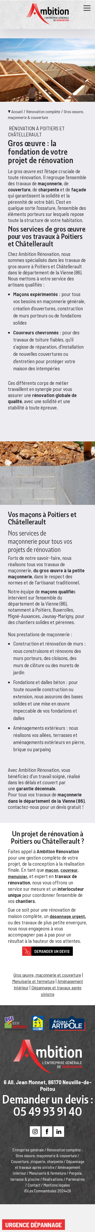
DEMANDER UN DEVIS (52, 951)
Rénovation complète (43, 111)
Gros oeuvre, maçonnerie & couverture (46, 1155)
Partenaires (75, 1179)
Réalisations (53, 1179)
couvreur (69, 870)
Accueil (17, 111)
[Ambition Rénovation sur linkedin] (59, 1132)
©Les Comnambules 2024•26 (47, 1190)
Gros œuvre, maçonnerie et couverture (47, 975)
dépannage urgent (67, 916)
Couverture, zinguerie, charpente (37, 1161)
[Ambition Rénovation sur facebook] (47, 1132)
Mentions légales (57, 1184)
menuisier (17, 876)
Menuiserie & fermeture (47, 1172)
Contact (34, 1184)
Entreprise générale (28, 1149)
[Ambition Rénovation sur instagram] (35, 1132)
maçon (51, 870)
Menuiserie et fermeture (33, 981)
